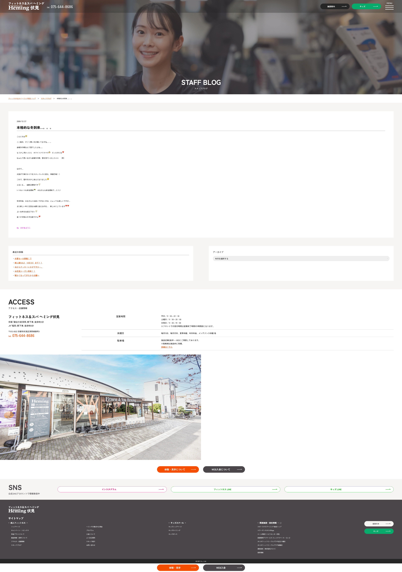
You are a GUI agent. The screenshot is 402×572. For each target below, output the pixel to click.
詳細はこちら (167, 347)
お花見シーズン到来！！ (25, 271)
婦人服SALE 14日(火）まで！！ (28, 262)
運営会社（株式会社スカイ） (267, 549)
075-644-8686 (60, 6)
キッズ (362, 6)
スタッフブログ (46, 98)
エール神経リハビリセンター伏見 (269, 534)
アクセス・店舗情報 (17, 541)
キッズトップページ (175, 527)
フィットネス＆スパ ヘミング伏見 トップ (22, 98)
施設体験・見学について (19, 538)
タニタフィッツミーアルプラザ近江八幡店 (271, 541)
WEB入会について (221, 469)
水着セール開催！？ (23, 258)
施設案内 (331, 6)
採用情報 (260, 553)
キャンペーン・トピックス (20, 530)
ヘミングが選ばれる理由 (94, 527)
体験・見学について (174, 469)
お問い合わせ (90, 545)
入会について (90, 534)
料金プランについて (17, 534)
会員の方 (375, 523)
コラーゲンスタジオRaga (266, 530)
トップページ (15, 527)
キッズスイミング (174, 530)
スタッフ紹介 (90, 541)
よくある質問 (90, 538)
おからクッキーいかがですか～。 (29, 267)
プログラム (90, 530)
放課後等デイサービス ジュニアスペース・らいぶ (274, 538)
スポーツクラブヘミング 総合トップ (269, 527)
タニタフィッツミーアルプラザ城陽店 (270, 545)
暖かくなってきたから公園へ (27, 275)
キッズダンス (173, 534)
